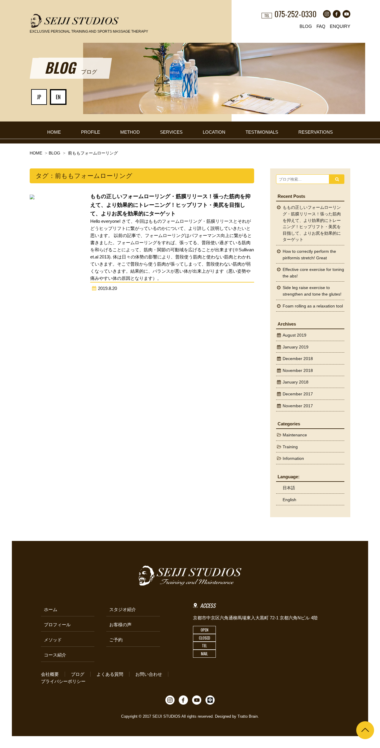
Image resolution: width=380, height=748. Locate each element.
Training (290, 447)
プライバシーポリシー (63, 681)
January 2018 (295, 382)
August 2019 (294, 335)
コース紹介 (55, 654)
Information (293, 458)
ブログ (77, 674)
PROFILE (90, 132)
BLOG (306, 26)
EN (58, 97)
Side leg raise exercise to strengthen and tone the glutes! (312, 290)
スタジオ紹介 (122, 609)
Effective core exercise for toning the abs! (313, 272)
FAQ (320, 26)
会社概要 (50, 674)
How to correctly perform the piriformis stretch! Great (309, 254)
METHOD (130, 132)
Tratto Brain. (248, 716)
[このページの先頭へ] (365, 730)
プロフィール (57, 624)
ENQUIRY (340, 26)
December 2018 (298, 358)
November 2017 (298, 406)
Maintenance (295, 435)
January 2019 (295, 347)
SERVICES (171, 132)
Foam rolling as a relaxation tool (313, 306)
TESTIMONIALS (262, 132)
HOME (54, 132)
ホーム (50, 609)
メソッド (53, 639)
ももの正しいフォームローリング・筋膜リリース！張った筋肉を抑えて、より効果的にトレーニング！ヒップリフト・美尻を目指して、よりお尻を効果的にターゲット (312, 223)
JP (39, 97)
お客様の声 (120, 624)
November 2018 (298, 370)
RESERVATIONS (315, 132)
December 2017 (298, 394)
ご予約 (116, 639)
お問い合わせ (148, 674)
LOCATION (214, 132)
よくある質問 (109, 674)
